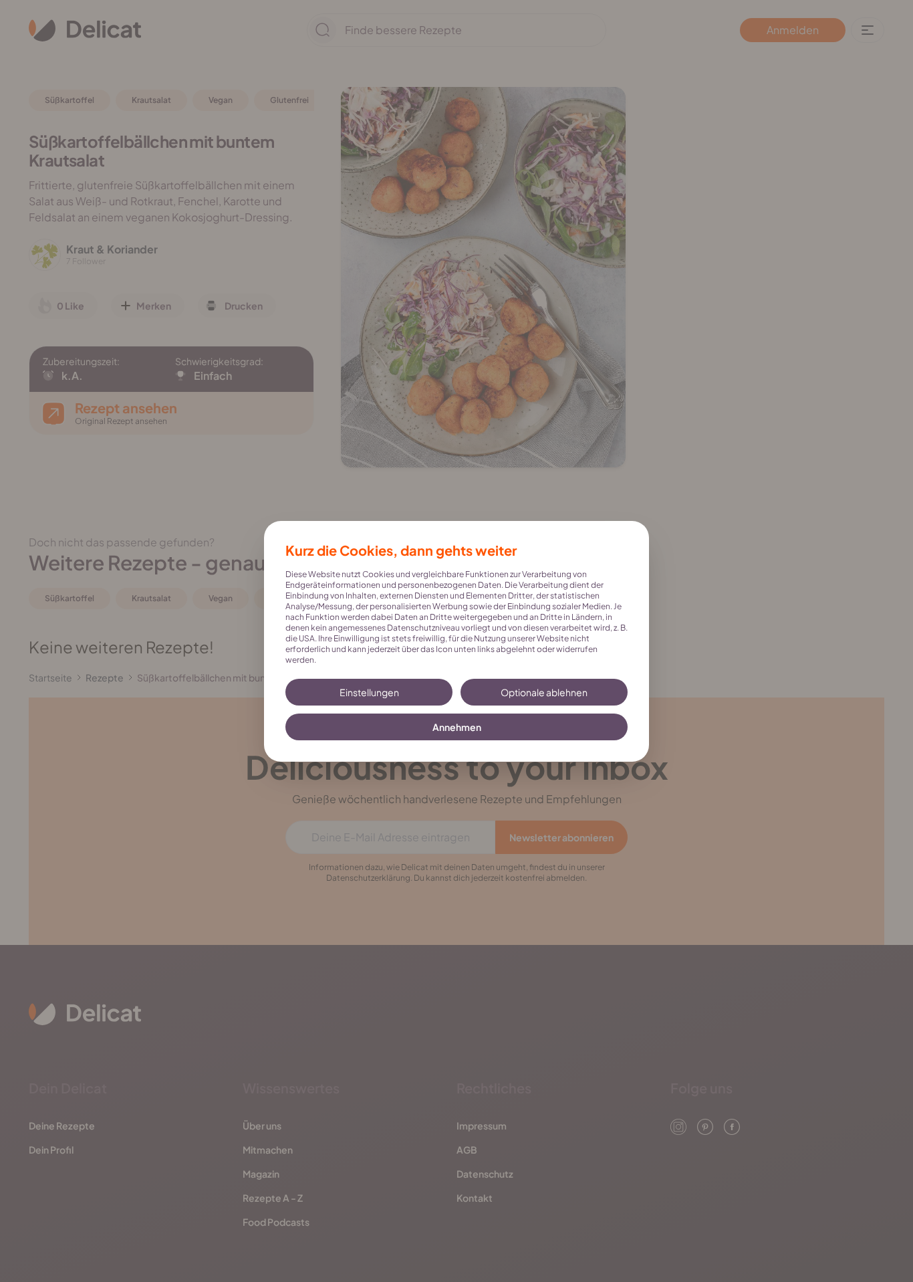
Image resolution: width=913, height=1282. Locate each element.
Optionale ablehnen (544, 692)
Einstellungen (369, 692)
